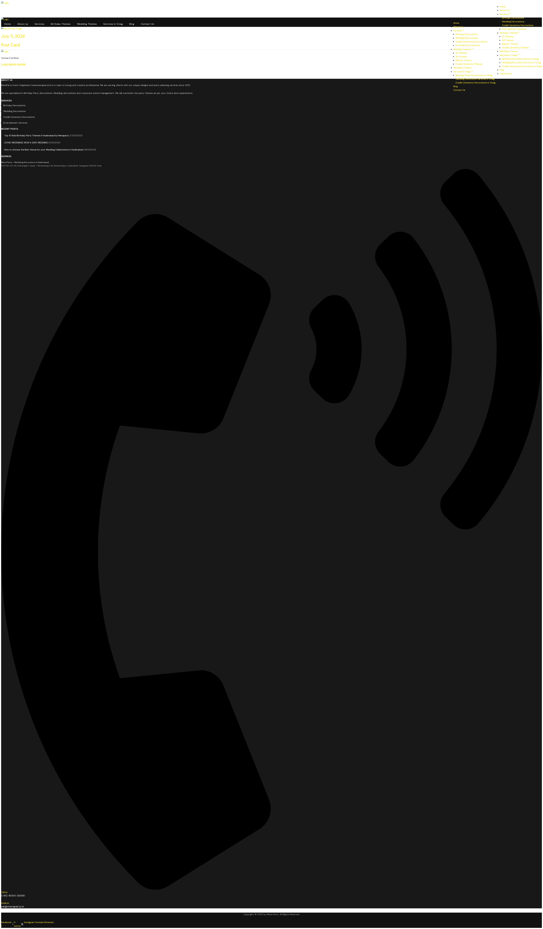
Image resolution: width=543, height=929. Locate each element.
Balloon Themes (510, 43)
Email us (5, 903)
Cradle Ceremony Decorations (517, 25)
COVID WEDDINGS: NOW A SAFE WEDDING (26, 142)
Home (7, 7)
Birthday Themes (57, 7)
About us (21, 7)
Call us (4, 892)
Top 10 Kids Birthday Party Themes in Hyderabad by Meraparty (36, 135)
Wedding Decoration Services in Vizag (521, 62)
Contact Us (137, 7)
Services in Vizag (105, 7)
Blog (122, 7)
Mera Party (272, 914)
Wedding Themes (81, 7)
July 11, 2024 (13, 36)
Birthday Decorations (513, 17)
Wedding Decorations (513, 21)
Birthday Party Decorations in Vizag (520, 58)
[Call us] (271, 888)
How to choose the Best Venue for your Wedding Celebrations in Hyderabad (43, 149)
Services (37, 7)
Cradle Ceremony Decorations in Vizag (522, 66)
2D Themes (507, 36)
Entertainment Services (514, 28)
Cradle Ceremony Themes (515, 47)
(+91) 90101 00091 (13, 64)
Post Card (10, 45)
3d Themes (507, 40)
